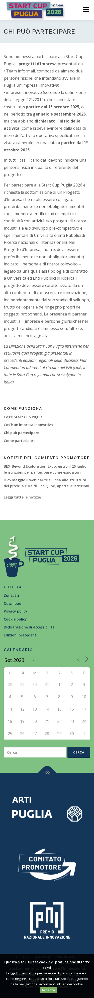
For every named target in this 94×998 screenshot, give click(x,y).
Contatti (11, 595)
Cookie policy (15, 619)
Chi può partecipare (21, 432)
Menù (85, 9)
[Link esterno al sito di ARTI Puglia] (47, 808)
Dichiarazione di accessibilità (29, 627)
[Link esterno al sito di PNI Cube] (47, 919)
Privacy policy (15, 611)
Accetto (48, 990)
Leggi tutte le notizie (22, 497)
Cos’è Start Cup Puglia (23, 417)
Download (12, 603)
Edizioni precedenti (20, 635)
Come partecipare (19, 440)
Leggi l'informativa (21, 973)
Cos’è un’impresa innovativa (28, 424)
